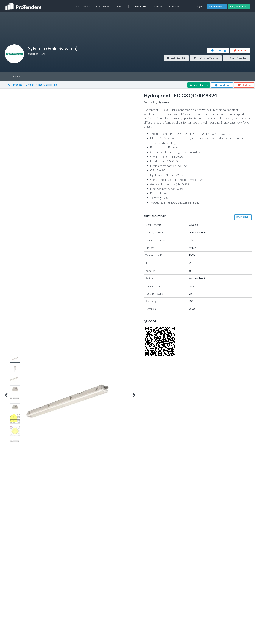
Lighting (30, 84)
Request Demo (238, 6)
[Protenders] (23, 4)
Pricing (119, 6)
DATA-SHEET (243, 217)
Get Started (216, 6)
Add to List (178, 58)
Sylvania (163, 102)
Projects (157, 6)
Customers (102, 6)
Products (173, 6)
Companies (140, 6)
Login (199, 6)
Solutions (82, 6)
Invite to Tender (207, 58)
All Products (15, 84)
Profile (15, 76)
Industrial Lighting (47, 84)
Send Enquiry (238, 58)
